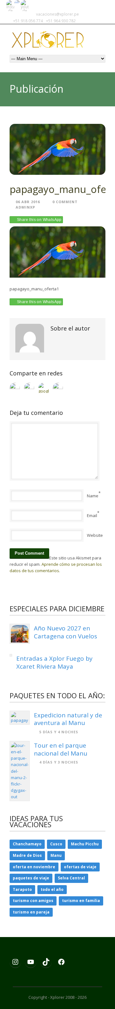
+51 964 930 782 (61, 21)
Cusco (56, 844)
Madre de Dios (27, 855)
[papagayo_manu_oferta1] (57, 149)
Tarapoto (22, 889)
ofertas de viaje (80, 867)
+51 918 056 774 (28, 21)
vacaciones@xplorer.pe (57, 14)
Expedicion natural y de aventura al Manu (68, 719)
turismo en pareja (31, 912)
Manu (56, 855)
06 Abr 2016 (28, 201)
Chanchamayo (27, 844)
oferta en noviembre (34, 867)
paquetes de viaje (31, 878)
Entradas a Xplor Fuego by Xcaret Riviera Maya (54, 662)
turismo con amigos (33, 900)
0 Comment (65, 201)
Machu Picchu (85, 844)
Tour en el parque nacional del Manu (60, 749)
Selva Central (71, 878)
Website (95, 535)
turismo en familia (81, 900)
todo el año (52, 889)
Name (92, 496)
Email (92, 515)
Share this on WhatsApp (39, 219)
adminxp (25, 207)
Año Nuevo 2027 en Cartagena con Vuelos (65, 632)
